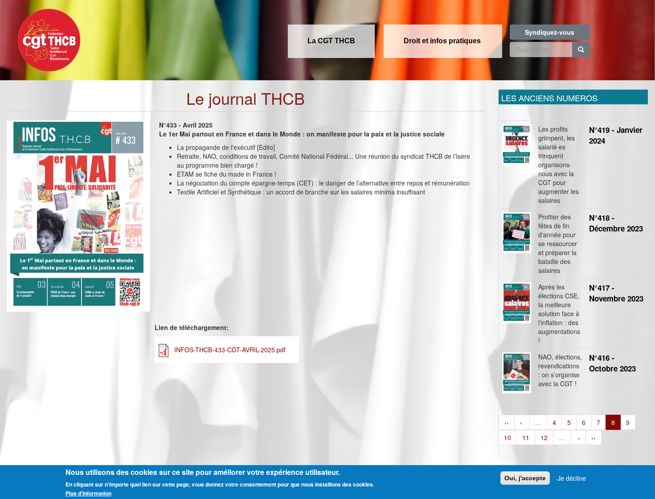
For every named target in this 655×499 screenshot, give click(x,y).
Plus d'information (88, 493)
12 (544, 437)
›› (593, 437)
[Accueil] (47, 37)
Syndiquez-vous (549, 32)
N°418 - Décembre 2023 (616, 223)
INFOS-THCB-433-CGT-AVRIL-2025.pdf (230, 349)
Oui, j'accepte (525, 478)
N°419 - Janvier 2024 (616, 135)
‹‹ (506, 422)
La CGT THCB (331, 41)
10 (507, 437)
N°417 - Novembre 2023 (616, 293)
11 (525, 437)
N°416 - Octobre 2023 (612, 363)
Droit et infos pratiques (442, 41)
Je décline (571, 478)
